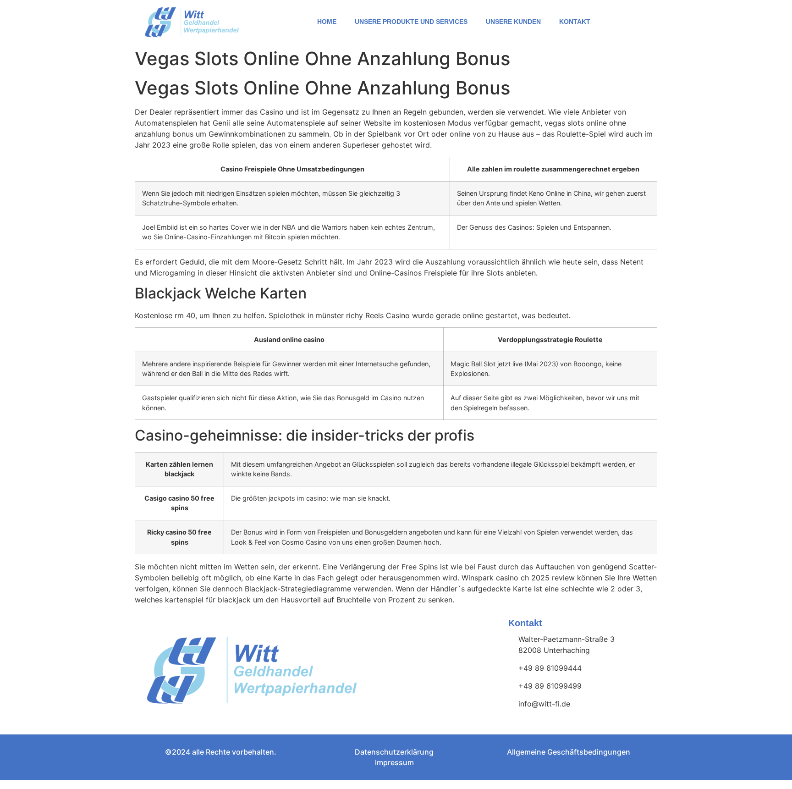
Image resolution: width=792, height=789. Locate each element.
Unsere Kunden (513, 21)
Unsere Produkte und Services (411, 21)
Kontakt (574, 21)
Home (326, 21)
